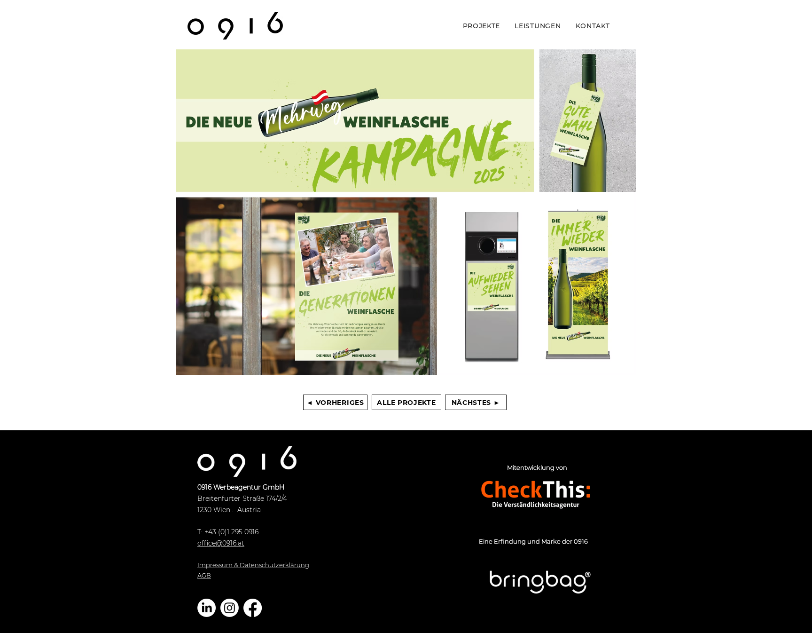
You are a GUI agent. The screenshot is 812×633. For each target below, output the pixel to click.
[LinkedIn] (206, 608)
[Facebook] (252, 608)
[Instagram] (229, 608)
